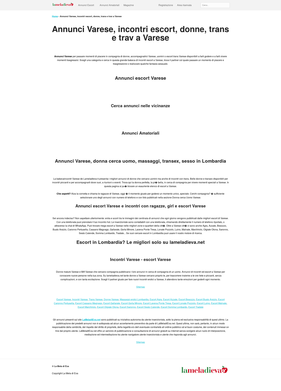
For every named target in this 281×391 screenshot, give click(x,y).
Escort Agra (156, 299)
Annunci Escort (86, 5)
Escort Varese (63, 299)
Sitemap (140, 286)
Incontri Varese (80, 299)
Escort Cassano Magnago (88, 303)
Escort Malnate (219, 303)
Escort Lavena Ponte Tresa (157, 303)
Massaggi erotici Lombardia (134, 299)
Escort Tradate (195, 307)
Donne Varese (111, 299)
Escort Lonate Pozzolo (184, 303)
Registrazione (166, 5)
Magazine (129, 5)
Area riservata (184, 5)
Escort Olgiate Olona (108, 307)
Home (55, 16)
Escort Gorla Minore (131, 303)
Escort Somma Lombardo (174, 307)
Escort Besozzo (187, 299)
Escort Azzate (170, 299)
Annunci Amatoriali (109, 5)
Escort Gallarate (111, 303)
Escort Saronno (128, 307)
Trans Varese (96, 299)
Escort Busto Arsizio (206, 299)
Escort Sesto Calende (148, 307)
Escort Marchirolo (87, 307)
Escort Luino (203, 303)
